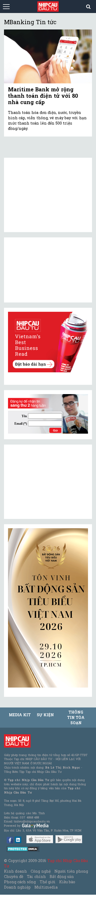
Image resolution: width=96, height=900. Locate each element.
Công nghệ (40, 871)
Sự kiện (45, 714)
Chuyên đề (13, 876)
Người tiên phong (71, 871)
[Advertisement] (48, 482)
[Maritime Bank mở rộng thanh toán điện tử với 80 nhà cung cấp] (48, 56)
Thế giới (47, 881)
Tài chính (36, 876)
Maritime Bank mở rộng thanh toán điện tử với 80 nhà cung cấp (43, 95)
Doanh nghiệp (17, 887)
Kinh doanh (15, 871)
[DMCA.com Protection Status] (23, 849)
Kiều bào (67, 881)
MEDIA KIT (20, 714)
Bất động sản (62, 876)
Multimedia (46, 887)
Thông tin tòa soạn (76, 717)
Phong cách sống (20, 881)
